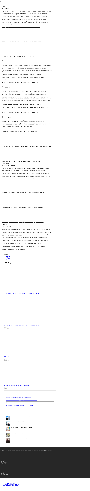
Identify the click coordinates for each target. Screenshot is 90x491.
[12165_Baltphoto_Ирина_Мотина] (10, 204)
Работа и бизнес (6, 163)
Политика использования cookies (8, 483)
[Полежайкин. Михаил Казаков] (10, 39)
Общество (4, 461)
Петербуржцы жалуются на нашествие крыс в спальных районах (19, 131)
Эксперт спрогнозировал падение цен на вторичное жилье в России (21, 27)
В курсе (4, 6)
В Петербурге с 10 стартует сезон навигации (16, 385)
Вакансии (3, 473)
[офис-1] (10, 219)
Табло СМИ (5, 224)
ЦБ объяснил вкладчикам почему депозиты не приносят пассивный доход (22, 243)
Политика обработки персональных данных (10, 484)
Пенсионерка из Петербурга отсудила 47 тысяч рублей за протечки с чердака (23, 246)
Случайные (8, 258)
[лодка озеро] (17, 354)
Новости (5, 295)
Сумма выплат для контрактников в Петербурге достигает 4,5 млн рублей (22, 74)
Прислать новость (5, 474)
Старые (7, 257)
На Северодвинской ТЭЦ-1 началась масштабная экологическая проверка (22, 207)
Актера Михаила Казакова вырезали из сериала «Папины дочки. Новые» (21, 41)
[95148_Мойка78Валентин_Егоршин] (10, 158)
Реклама (3, 472)
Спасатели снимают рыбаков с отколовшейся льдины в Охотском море (21, 161)
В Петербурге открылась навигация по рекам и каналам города (21, 325)
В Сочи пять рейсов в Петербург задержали (14, 249)
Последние (8, 256)
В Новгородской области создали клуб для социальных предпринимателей (23, 222)
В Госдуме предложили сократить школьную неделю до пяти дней (20, 82)
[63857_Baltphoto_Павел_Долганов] (12, 382)
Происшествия (4, 462)
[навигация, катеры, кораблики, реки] (17, 322)
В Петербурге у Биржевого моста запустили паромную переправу (22, 293)
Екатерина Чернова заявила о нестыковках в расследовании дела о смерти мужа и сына (26, 146)
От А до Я (7, 259)
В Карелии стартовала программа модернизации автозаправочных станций (23, 192)
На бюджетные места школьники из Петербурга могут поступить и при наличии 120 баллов (21, 400)
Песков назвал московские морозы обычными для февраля (18, 56)
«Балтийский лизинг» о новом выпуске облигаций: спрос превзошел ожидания (19, 405)
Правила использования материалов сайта (10, 485)
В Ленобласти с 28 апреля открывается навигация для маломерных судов (24, 357)
